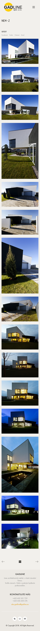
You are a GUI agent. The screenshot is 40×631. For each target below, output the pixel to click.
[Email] (20, 619)
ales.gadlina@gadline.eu (20, 604)
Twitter (11, 35)
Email (22, 35)
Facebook (5, 35)
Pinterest (17, 35)
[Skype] (15, 619)
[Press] (25, 619)
